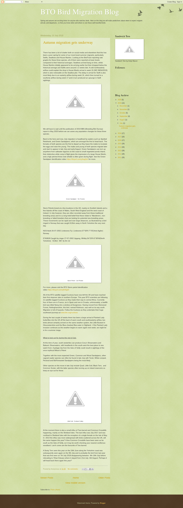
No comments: (73, 469)
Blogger (102, 503)
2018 (120, 133)
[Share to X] (88, 469)
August (122, 120)
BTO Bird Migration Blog (79, 11)
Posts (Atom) (55, 490)
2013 (120, 151)
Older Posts (104, 477)
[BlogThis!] (85, 469)
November (123, 109)
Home (76, 477)
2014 (120, 147)
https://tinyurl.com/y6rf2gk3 (58, 290)
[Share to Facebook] (90, 469)
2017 (120, 137)
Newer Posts (46, 477)
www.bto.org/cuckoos (69, 313)
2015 (120, 144)
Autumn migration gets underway (68, 42)
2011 (120, 157)
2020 (120, 100)
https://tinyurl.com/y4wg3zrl (77, 159)
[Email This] (83, 469)
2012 (120, 154)
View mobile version (75, 483)
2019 (120, 103)
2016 (120, 140)
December (123, 106)
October (123, 113)
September (124, 116)
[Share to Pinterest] (92, 469)
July (121, 123)
